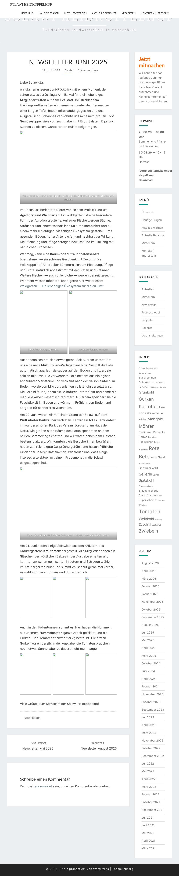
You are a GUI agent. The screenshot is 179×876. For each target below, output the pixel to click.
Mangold (155, 419)
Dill (153, 382)
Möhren (147, 426)
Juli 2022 (148, 763)
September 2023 (153, 709)
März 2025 (149, 655)
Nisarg (128, 869)
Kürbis (143, 419)
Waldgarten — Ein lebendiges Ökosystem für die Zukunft (62, 286)
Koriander (158, 413)
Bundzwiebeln (145, 373)
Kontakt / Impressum (155, 13)
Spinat (156, 475)
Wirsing (158, 519)
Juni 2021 (148, 825)
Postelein (152, 437)
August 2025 (150, 625)
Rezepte (147, 328)
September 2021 (152, 809)
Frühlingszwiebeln (157, 387)
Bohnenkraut (151, 368)
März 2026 (149, 578)
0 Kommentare (88, 70)
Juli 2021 (147, 817)
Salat (161, 457)
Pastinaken (145, 432)
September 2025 (153, 617)
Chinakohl (145, 382)
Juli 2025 (148, 632)
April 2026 (149, 571)
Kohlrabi (145, 413)
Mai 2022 (148, 771)
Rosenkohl (143, 449)
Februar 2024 (150, 686)
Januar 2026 (150, 594)
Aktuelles (148, 289)
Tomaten (149, 511)
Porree (143, 437)
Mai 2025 (148, 640)
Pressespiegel (151, 312)
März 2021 (149, 848)
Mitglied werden (75, 13)
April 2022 (149, 779)
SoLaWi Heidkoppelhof (31, 4)
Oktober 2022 (151, 748)
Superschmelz (148, 500)
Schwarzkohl (148, 468)
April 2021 (148, 840)
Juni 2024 (148, 671)
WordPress (101, 869)
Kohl (163, 407)
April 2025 (149, 648)
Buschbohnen (147, 377)
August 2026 (150, 563)
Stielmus (158, 496)
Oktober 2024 (151, 663)
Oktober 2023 (151, 702)
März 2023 (149, 733)
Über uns (27, 13)
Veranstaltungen (152, 335)
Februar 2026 (150, 586)
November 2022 (152, 740)
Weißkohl (146, 519)
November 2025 (152, 601)
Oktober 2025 (151, 609)
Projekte (147, 320)
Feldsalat (160, 382)
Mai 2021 (148, 833)
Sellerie (145, 474)
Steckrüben (146, 495)
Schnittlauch (144, 463)
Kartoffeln (149, 406)
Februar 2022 (150, 794)
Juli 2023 (148, 717)
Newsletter (32, 718)
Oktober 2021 (151, 802)
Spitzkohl (146, 480)
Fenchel (144, 387)
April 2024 (149, 678)
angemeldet (43, 786)
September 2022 (153, 756)
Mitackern (129, 13)
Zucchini (145, 524)
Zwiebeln (148, 531)
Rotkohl (154, 458)
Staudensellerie (148, 490)
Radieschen (146, 441)
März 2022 (149, 786)
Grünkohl (146, 392)
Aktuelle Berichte (104, 13)
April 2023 (149, 725)
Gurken (146, 399)
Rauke (157, 442)
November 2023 (152, 694)
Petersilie (159, 432)
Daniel (69, 70)
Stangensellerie (146, 486)
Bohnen (142, 368)
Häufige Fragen (48, 13)
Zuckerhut (156, 525)
